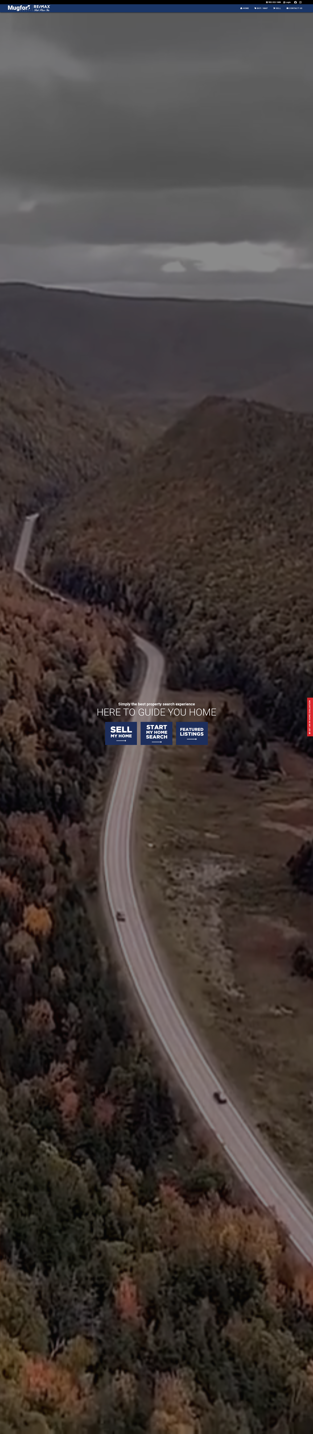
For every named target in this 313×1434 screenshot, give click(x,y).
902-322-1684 (274, 2)
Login (288, 2)
